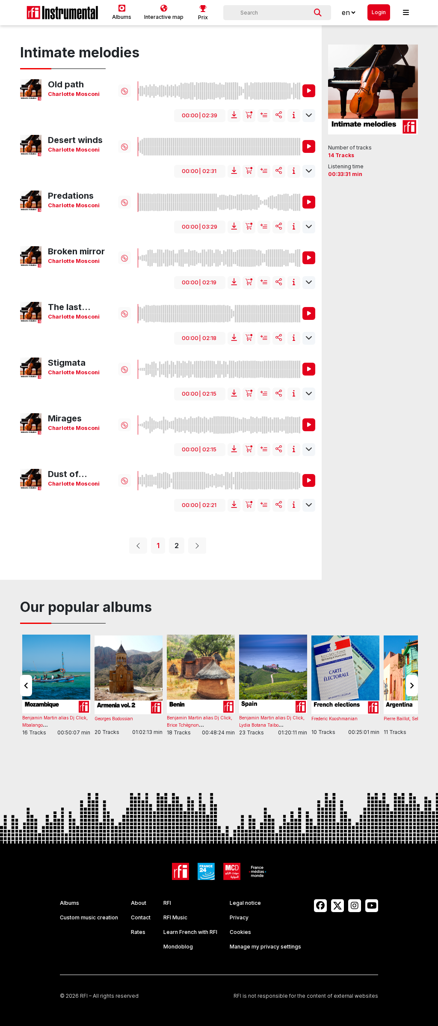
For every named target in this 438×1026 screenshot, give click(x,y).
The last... (69, 307)
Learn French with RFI (190, 932)
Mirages (65, 418)
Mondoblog (178, 946)
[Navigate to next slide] (412, 685)
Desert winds (75, 140)
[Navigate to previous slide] (26, 685)
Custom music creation (89, 917)
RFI (167, 903)
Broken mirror (76, 251)
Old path (66, 84)
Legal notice (245, 903)
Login (379, 12)
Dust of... (67, 474)
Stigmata (67, 363)
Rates (138, 932)
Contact (141, 917)
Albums (69, 903)
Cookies (240, 932)
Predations (71, 196)
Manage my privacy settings (265, 946)
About (138, 903)
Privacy (239, 917)
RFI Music (175, 917)
